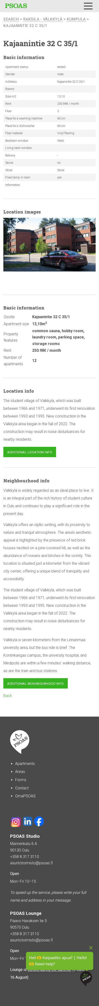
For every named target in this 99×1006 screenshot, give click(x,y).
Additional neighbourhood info (35, 683)
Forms (20, 780)
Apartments (25, 763)
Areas (20, 771)
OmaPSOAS (25, 796)
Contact (22, 788)
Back (7, 695)
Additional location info (29, 452)
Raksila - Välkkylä (42, 19)
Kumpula (76, 19)
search (11, 19)
